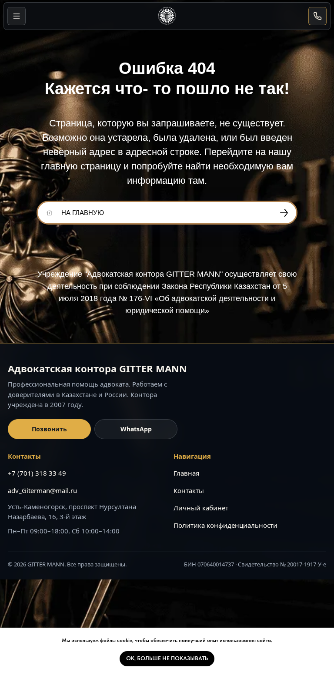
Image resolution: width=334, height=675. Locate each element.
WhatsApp (136, 429)
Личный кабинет (201, 507)
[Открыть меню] (16, 16)
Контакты (189, 490)
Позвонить (49, 429)
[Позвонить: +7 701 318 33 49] (317, 16)
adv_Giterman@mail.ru (42, 490)
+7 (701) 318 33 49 (37, 473)
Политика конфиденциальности (225, 525)
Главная (186, 473)
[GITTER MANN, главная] (167, 16)
